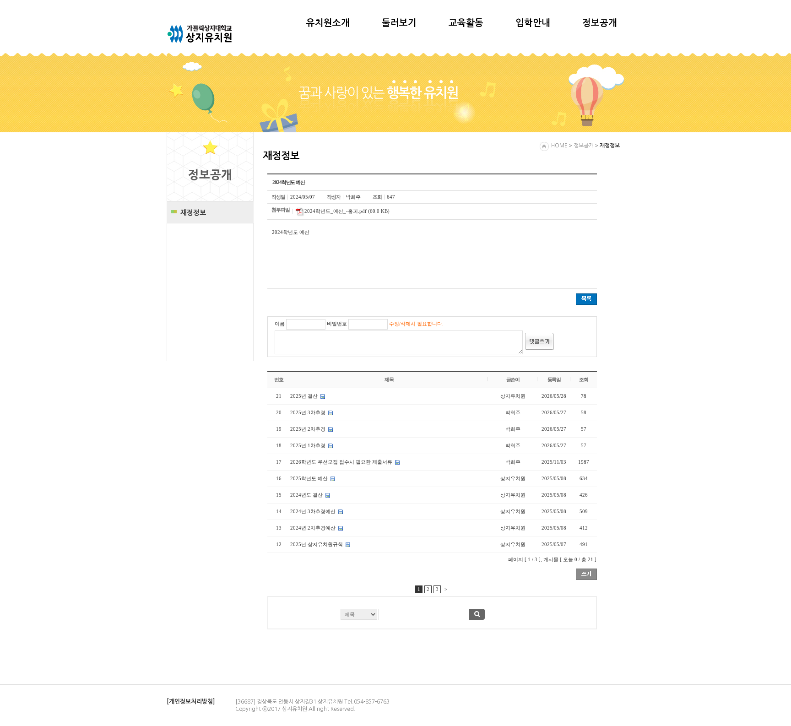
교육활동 (466, 22)
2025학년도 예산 (309, 478)
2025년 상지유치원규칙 (316, 544)
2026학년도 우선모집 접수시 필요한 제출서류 (341, 462)
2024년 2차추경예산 (313, 528)
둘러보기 (399, 22)
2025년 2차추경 (307, 429)
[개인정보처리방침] (191, 701)
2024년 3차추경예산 (313, 511)
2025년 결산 (304, 396)
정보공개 (599, 22)
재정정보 (193, 212)
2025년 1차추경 (307, 445)
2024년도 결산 (306, 495)
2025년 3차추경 (307, 412)
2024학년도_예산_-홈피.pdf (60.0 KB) (347, 211)
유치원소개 (328, 22)
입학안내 (532, 22)
